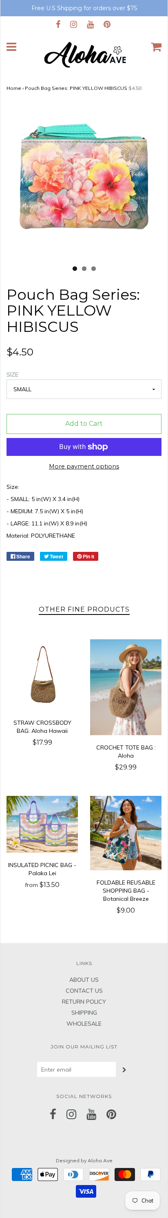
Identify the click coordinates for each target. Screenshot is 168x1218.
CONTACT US (84, 990)
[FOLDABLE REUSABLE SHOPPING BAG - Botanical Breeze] (125, 833)
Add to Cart (84, 423)
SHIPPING (84, 1012)
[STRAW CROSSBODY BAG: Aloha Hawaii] (42, 674)
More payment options (84, 466)
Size (12, 374)
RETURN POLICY (84, 1001)
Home (14, 88)
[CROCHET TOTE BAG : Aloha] (125, 687)
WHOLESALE (84, 1023)
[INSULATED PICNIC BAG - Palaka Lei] (42, 824)
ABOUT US (84, 979)
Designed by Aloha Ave (84, 1160)
